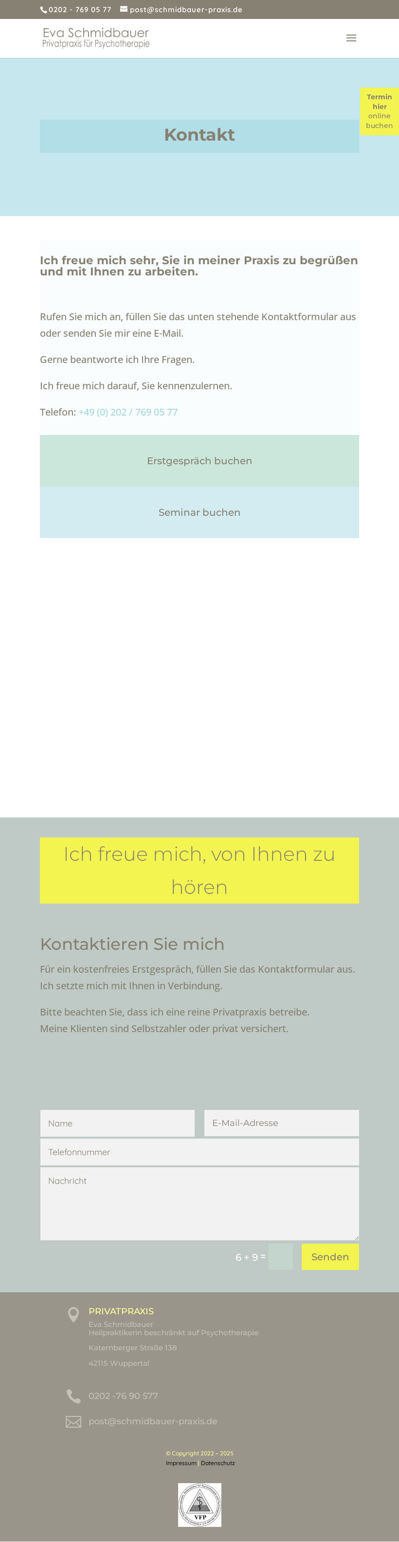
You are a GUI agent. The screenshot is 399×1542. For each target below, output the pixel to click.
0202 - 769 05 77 (80, 9)
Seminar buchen (200, 512)
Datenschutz (218, 1463)
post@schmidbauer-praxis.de (153, 1421)
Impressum (181, 1463)
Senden (330, 1257)
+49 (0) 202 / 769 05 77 (128, 411)
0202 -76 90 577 (123, 1396)
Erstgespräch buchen (200, 461)
